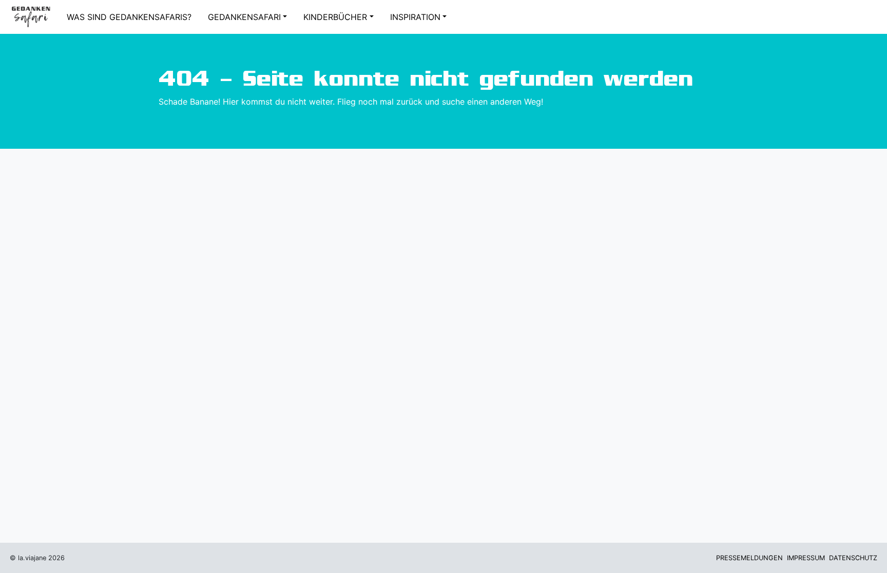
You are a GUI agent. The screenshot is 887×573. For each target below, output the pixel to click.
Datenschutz (853, 558)
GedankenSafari (244, 17)
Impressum (806, 558)
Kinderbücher (335, 17)
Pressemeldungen (749, 558)
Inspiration (415, 17)
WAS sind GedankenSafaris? (129, 17)
